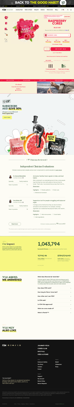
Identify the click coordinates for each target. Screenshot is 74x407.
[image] (37, 2)
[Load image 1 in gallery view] (6, 17)
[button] (56, 9)
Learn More (67, 16)
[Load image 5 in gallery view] (6, 40)
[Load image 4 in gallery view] (6, 34)
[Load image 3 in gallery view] (6, 29)
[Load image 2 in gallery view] (6, 23)
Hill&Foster (61, 403)
